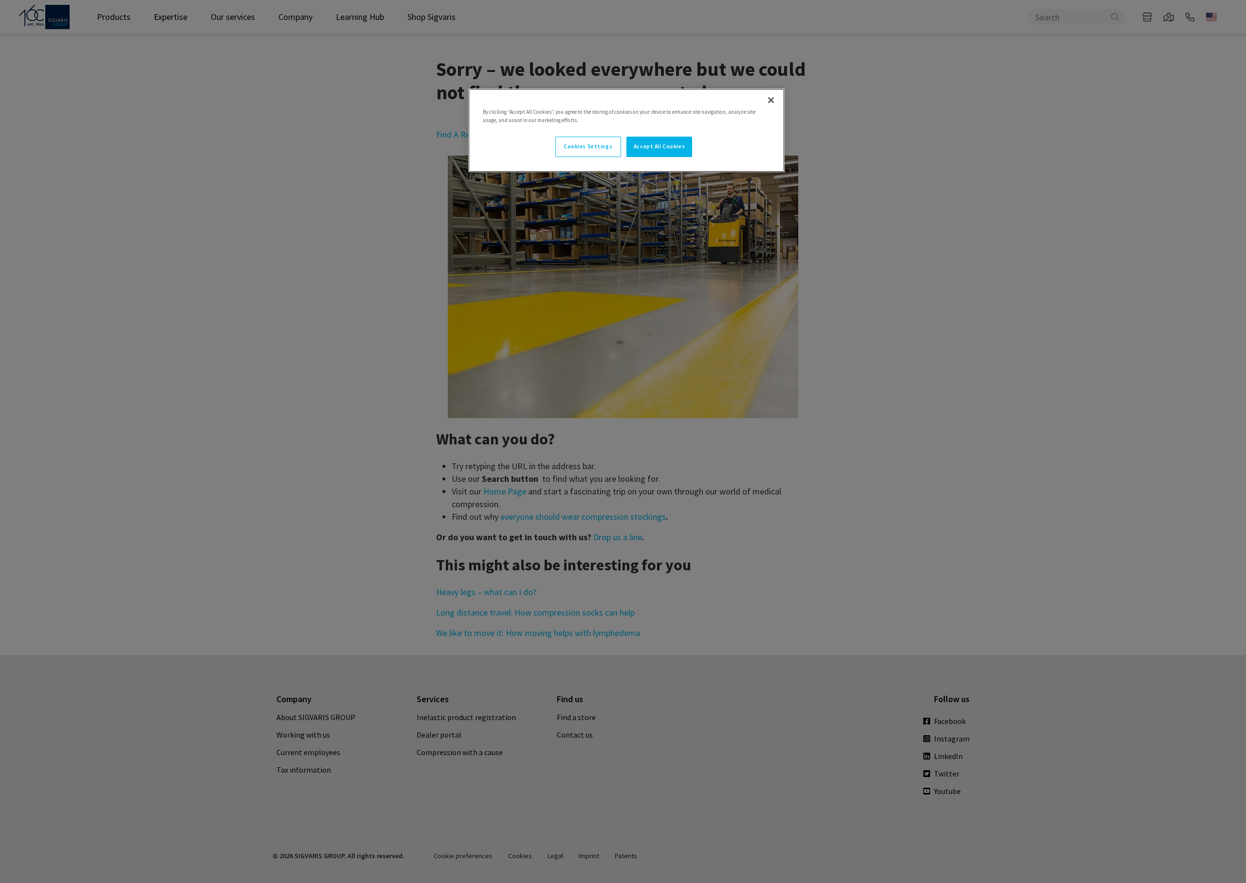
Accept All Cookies (659, 146)
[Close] (771, 100)
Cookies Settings (588, 146)
